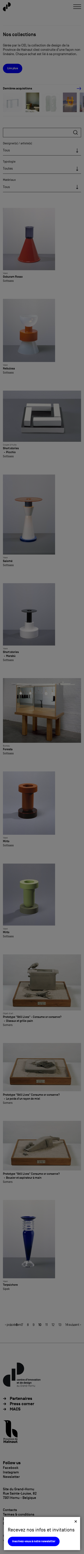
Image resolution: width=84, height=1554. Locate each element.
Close (75, 1521)
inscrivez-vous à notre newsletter (33, 1541)
